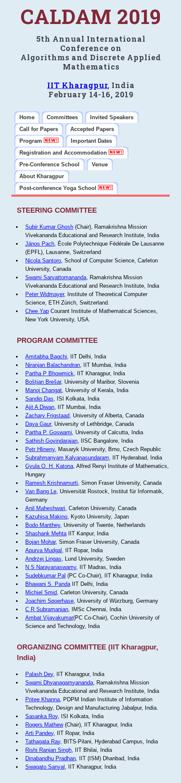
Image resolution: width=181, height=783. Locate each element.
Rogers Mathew (44, 725)
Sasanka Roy (41, 716)
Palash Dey (39, 674)
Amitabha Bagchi (46, 356)
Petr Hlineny (40, 449)
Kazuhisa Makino (46, 516)
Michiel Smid (41, 592)
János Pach (39, 244)
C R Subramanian (46, 609)
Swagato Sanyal (45, 767)
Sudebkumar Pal (45, 575)
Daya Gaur (38, 424)
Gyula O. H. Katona (49, 466)
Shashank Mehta (46, 533)
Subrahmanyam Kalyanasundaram (67, 457)
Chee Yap (37, 311)
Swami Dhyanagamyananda (59, 682)
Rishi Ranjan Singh (48, 750)
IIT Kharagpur (77, 85)
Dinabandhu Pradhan (50, 758)
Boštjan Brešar (43, 382)
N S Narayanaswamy (50, 567)
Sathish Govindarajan (51, 441)
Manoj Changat (43, 390)
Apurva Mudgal (43, 550)
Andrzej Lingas (43, 559)
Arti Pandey (39, 733)
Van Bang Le (40, 491)
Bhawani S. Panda (47, 584)
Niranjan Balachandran (52, 365)
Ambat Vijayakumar (49, 618)
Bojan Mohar (40, 542)
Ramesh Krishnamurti (51, 483)
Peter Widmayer (44, 294)
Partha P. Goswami (48, 432)
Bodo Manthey (42, 525)
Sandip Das (39, 399)
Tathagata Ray (42, 741)
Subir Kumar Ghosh (49, 227)
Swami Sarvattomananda (55, 277)
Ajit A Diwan (39, 407)
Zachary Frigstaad (47, 415)
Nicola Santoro (43, 260)
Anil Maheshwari (45, 508)
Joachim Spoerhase (49, 601)
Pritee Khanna (42, 699)
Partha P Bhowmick (49, 373)
